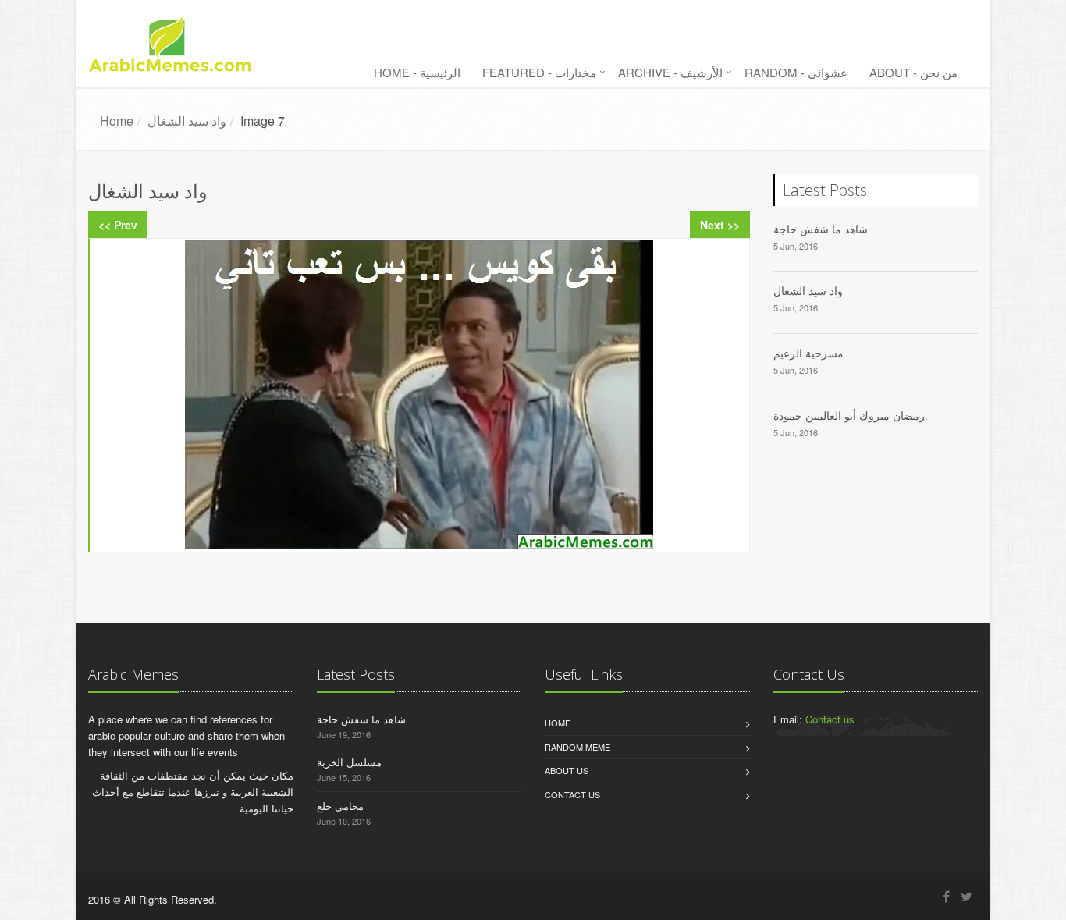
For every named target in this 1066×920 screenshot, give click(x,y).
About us (566, 770)
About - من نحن (913, 72)
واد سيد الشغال (808, 290)
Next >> (720, 225)
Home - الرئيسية (417, 72)
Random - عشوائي (795, 72)
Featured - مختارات (539, 72)
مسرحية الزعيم (808, 353)
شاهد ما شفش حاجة (820, 229)
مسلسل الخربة (349, 762)
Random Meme (577, 747)
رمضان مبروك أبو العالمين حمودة (849, 415)
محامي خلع (340, 805)
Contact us (572, 794)
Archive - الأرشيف (670, 72)
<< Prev (117, 225)
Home (557, 722)
